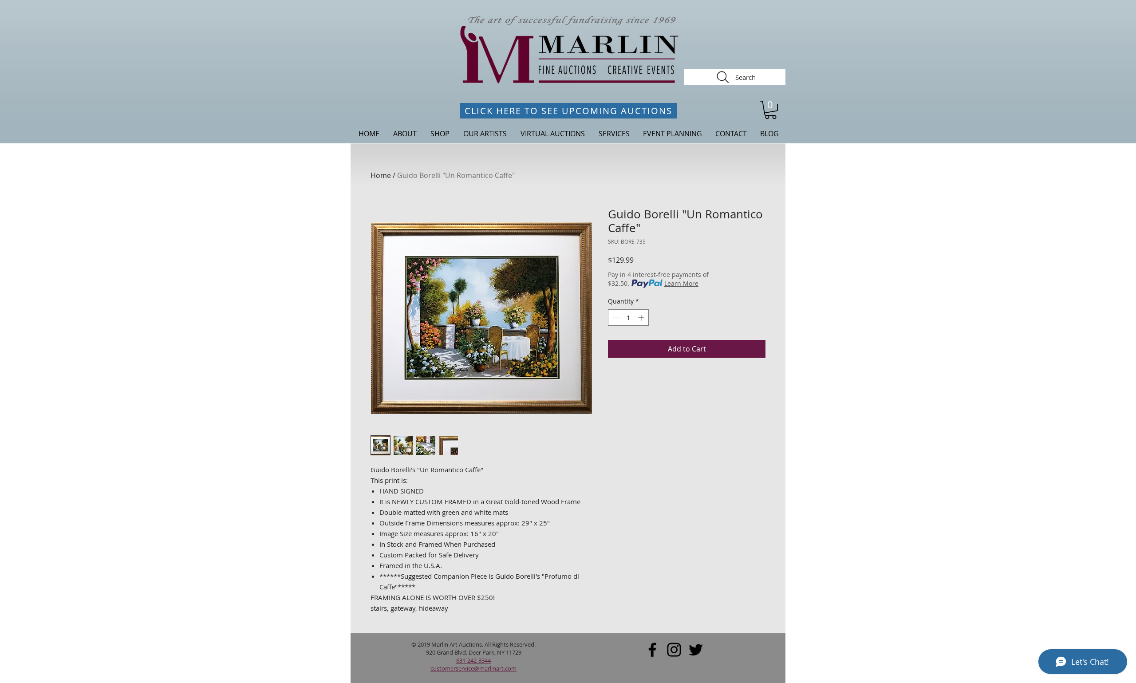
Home (381, 175)
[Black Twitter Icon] (695, 649)
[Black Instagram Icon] (674, 649)
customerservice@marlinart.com (473, 668)
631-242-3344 (473, 660)
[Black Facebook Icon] (652, 649)
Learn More (681, 283)
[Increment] (641, 317)
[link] (770, 110)
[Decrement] (614, 317)
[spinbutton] (628, 317)
